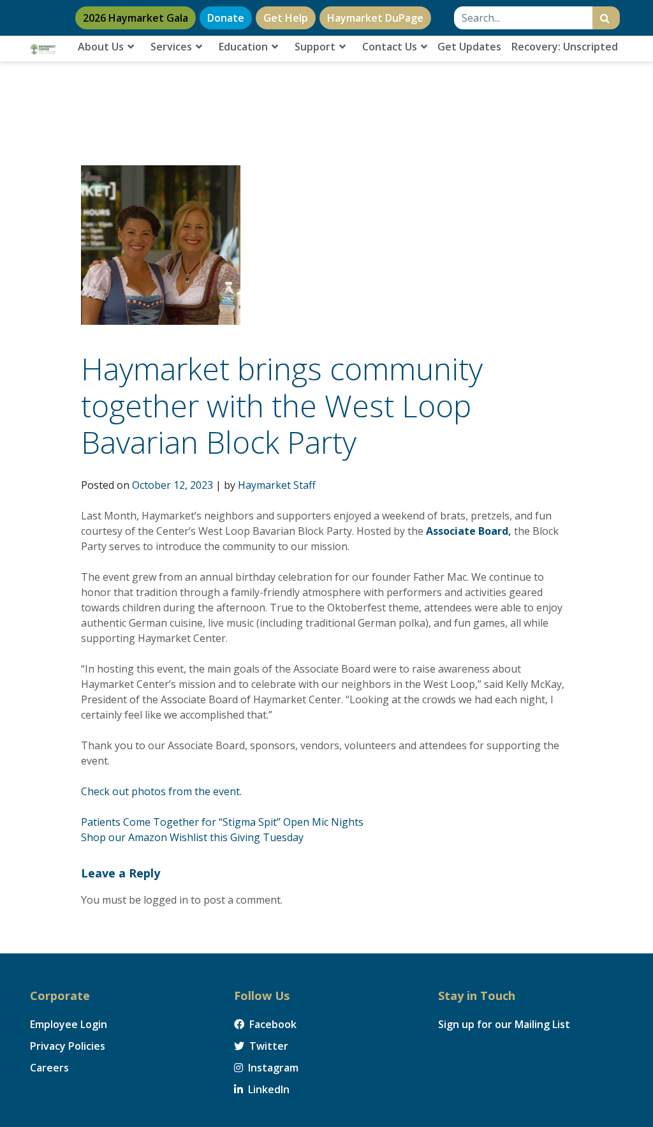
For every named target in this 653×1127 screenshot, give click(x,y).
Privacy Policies (67, 1046)
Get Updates (469, 47)
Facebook (272, 1024)
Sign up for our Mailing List (504, 1024)
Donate (225, 18)
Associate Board (467, 531)
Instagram (272, 1068)
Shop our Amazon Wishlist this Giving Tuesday (192, 837)
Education (244, 47)
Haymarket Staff (277, 485)
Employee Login (68, 1024)
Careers (49, 1068)
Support (316, 47)
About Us (102, 47)
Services (172, 47)
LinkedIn (268, 1089)
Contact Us (391, 47)
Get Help (285, 18)
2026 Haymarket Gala (135, 18)
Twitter (267, 1046)
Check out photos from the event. (161, 791)
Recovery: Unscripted (564, 47)
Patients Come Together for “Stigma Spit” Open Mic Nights (222, 822)
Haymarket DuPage (375, 18)
